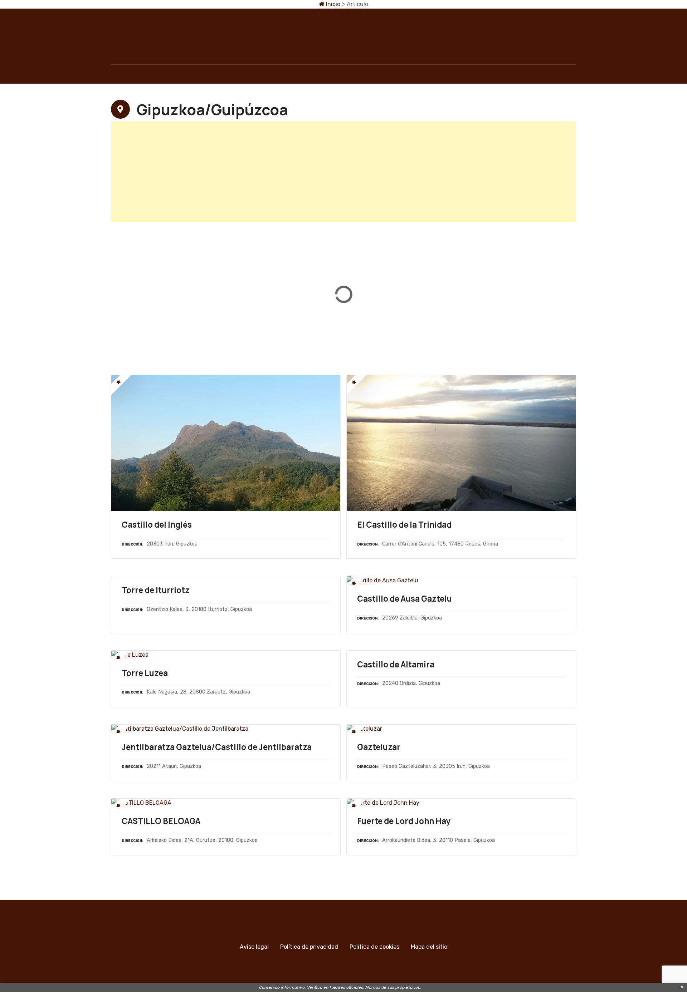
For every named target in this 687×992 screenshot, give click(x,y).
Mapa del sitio (429, 946)
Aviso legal (254, 946)
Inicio (332, 4)
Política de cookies (374, 946)
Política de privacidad (309, 946)
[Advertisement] (325, 172)
